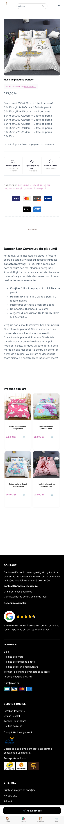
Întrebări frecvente (14, 710)
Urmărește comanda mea (18, 591)
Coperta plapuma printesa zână (46, 427)
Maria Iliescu (30, 86)
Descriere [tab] (32, 229)
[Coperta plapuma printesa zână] (46, 406)
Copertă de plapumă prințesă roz (17, 427)
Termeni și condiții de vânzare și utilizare (27, 671)
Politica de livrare (13, 656)
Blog (6, 651)
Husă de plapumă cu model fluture (46, 485)
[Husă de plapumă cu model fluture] (46, 464)
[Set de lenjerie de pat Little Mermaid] (18, 464)
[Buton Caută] (42, 6)
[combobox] (28, 6)
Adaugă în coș (34, 810)
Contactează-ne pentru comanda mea (25, 596)
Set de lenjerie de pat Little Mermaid (18, 485)
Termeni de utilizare (15, 720)
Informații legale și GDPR (18, 676)
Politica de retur (13, 725)
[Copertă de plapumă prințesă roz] (18, 406)
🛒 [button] (24, 437)
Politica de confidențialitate (19, 661)
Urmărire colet (12, 715)
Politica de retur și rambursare (21, 666)
